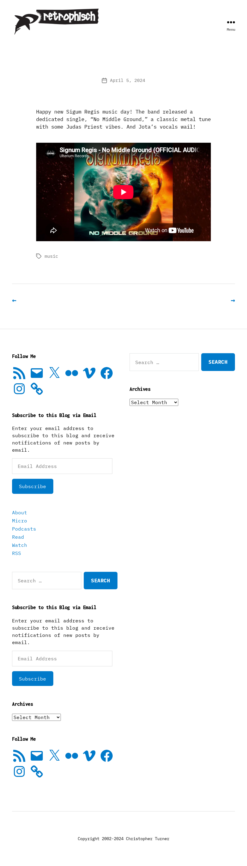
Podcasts (24, 529)
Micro (19, 521)
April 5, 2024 (127, 80)
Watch (19, 545)
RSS (16, 553)
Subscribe (32, 486)
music (51, 256)
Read (18, 537)
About (19, 512)
